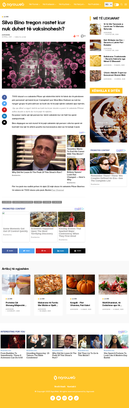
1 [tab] (120, 99)
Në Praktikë (93, 4)
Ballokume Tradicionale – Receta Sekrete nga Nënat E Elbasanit (115, 59)
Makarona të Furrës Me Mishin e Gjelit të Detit (48, 304)
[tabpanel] (108, 119)
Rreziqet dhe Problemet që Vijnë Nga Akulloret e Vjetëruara (107, 129)
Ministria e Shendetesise (23, 202)
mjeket (38, 202)
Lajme (6, 17)
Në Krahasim (48, 4)
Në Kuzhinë (64, 4)
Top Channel (58, 190)
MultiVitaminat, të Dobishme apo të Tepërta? (111, 304)
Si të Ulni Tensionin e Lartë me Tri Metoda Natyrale (114, 26)
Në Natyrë (78, 4)
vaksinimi (57, 202)
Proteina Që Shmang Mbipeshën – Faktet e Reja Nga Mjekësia (16, 304)
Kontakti (71, 386)
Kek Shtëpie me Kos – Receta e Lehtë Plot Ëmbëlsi (114, 42)
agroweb (7, 202)
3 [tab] (123, 99)
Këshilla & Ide (102, 123)
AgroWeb (6, 35)
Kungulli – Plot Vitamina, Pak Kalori (80, 304)
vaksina (47, 202)
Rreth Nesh (60, 386)
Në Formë (33, 4)
